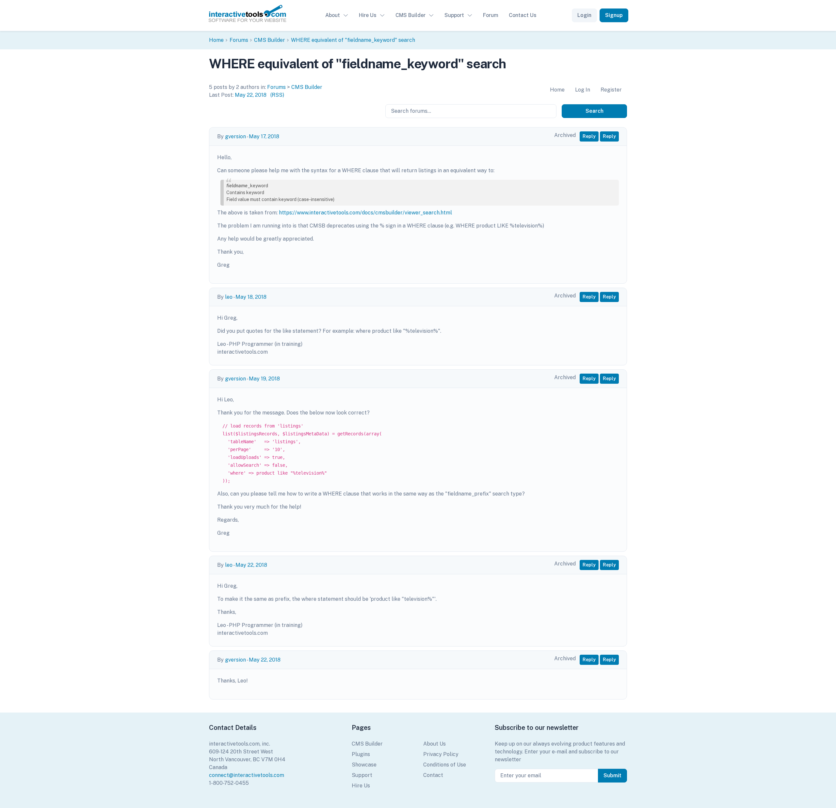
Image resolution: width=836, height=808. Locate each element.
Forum (490, 15)
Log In (582, 90)
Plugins (361, 754)
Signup (614, 15)
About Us (434, 744)
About (332, 15)
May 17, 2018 (264, 136)
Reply (589, 136)
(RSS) (277, 95)
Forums (239, 40)
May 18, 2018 (250, 297)
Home (216, 40)
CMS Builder (410, 15)
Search (594, 111)
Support (454, 15)
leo (229, 297)
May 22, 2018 (250, 95)
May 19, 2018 (264, 379)
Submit (612, 775)
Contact (433, 775)
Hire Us (368, 15)
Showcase (364, 765)
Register (611, 90)
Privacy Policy (440, 754)
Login (584, 15)
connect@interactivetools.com (246, 775)
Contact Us (523, 15)
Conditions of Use (444, 765)
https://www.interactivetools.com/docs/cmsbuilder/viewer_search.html (365, 213)
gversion (235, 136)
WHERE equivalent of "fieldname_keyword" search (353, 40)
